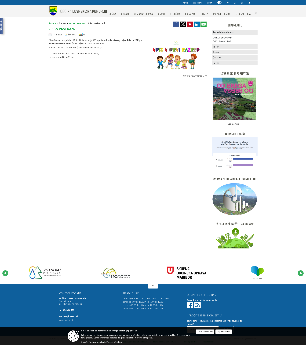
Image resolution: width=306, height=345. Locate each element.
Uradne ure (131, 293)
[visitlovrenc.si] (44, 273)
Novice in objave (77, 23)
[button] (5, 273)
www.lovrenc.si (66, 320)
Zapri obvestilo (223, 331)
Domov (52, 23)
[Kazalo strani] (228, 2)
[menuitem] (112, 11)
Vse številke (233, 124)
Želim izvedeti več (205, 331)
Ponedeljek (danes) (223, 32)
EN (235, 2)
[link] (176, 24)
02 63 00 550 (68, 310)
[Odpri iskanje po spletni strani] (256, 13)
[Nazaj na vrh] (153, 286)
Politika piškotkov (114, 342)
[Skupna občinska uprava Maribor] (186, 273)
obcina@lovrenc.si (68, 316)
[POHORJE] (257, 273)
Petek (216, 62)
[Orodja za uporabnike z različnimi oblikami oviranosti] (219, 2)
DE (242, 2)
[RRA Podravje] (116, 273)
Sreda (216, 52)
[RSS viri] (197, 305)
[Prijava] (249, 3)
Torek (216, 46)
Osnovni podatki (70, 293)
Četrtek (217, 57)
